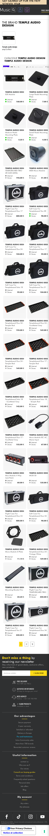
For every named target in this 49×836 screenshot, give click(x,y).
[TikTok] (19, 816)
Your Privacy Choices (21, 828)
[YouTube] (42, 816)
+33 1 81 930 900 (30, 699)
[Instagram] (30, 816)
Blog (24, 790)
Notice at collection (13, 832)
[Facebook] (7, 816)
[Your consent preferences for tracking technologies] (44, 831)
